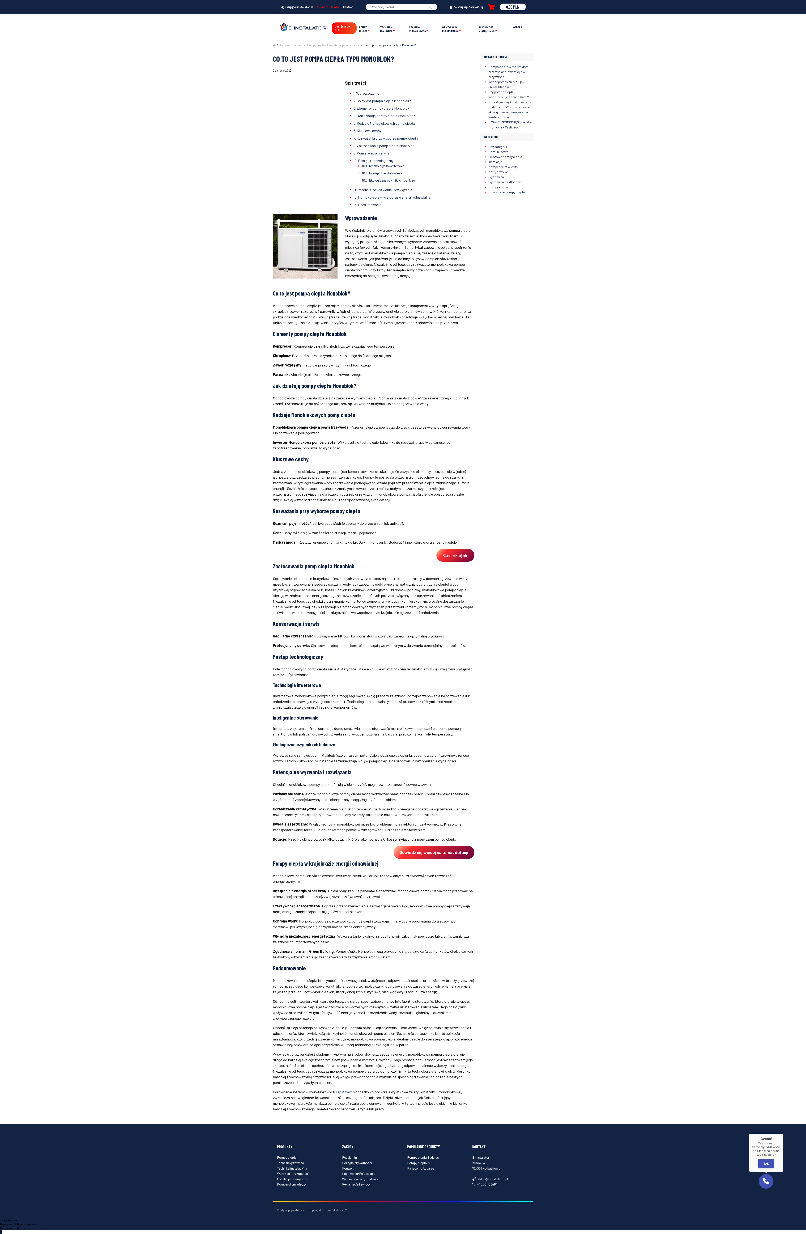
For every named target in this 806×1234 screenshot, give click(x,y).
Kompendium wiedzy (292, 45)
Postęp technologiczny (376, 160)
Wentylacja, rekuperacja (450, 29)
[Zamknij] (783, 1134)
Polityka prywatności (357, 1163)
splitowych (346, 1092)
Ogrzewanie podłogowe (505, 182)
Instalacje (495, 162)
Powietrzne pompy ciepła (343, 45)
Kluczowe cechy (369, 130)
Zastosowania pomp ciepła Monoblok (385, 146)
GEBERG (517, 27)
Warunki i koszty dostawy (360, 1179)
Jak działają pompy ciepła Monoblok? (386, 116)
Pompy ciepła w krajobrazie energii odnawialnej (394, 197)
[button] (766, 1181)
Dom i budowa (498, 152)
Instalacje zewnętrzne (487, 29)
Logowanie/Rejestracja (358, 1173)
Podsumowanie (369, 205)
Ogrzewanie (496, 177)
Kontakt (348, 7)
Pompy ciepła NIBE (421, 1163)
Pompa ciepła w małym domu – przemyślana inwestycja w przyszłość (510, 72)
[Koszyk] (491, 7)
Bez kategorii (497, 147)
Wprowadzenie (367, 93)
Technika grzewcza (386, 29)
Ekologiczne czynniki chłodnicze (392, 180)
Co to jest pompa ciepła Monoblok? (384, 101)
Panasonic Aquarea (420, 1168)
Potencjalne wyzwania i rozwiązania (384, 190)
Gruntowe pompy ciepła (505, 157)
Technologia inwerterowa (386, 166)
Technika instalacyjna (417, 29)
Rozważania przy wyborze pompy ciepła (387, 138)
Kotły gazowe (498, 172)
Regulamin (349, 1157)
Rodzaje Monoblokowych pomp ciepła (386, 123)
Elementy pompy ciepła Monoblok (383, 108)
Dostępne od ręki (342, 28)
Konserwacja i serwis (373, 153)
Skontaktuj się (455, 555)
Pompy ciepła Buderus (423, 1157)
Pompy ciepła (363, 29)
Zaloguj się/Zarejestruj (468, 7)
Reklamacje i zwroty (356, 1184)
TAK (766, 1163)
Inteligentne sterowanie (385, 173)
